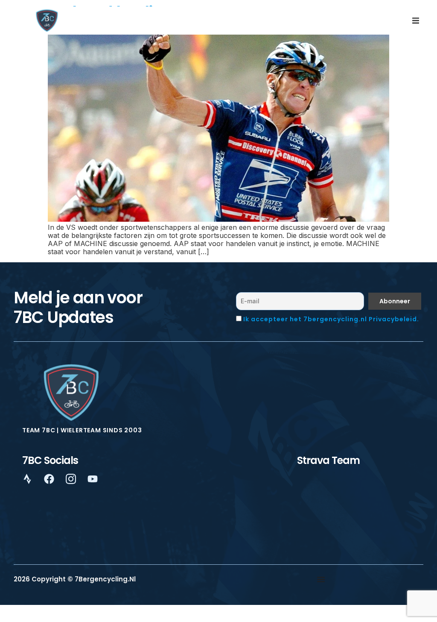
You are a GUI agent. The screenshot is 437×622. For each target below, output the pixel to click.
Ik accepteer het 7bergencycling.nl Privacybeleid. (331, 319)
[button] (415, 20)
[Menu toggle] (321, 579)
